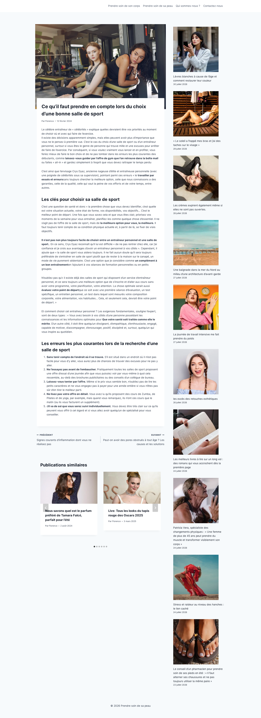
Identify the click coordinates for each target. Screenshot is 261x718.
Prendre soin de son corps (124, 5)
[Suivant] (155, 508)
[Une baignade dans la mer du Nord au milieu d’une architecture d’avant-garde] (198, 242)
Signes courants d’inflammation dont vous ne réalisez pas (64, 440)
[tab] (94, 546)
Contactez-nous (213, 5)
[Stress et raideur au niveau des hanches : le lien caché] (198, 577)
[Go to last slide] (45, 508)
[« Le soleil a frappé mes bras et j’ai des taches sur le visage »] (198, 113)
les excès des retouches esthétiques (195, 398)
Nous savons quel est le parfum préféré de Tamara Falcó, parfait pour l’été (68, 515)
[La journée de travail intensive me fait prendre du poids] (198, 307)
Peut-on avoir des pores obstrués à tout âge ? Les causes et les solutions (133, 440)
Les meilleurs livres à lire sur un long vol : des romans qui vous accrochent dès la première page (198, 463)
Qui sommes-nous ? (188, 5)
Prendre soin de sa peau (158, 5)
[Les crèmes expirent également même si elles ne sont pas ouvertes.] (198, 178)
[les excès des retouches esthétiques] (198, 371)
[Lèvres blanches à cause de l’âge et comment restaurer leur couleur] (198, 49)
